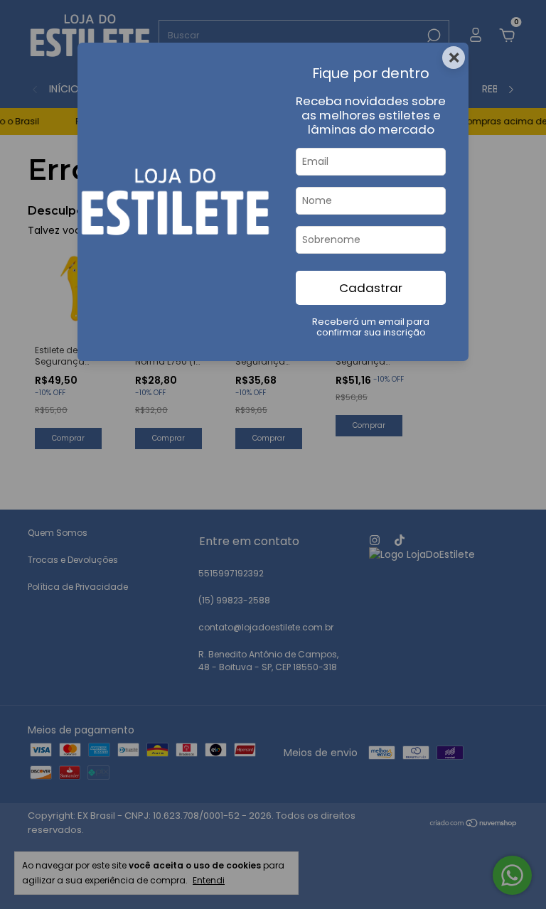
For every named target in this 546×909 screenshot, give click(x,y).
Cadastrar (370, 287)
